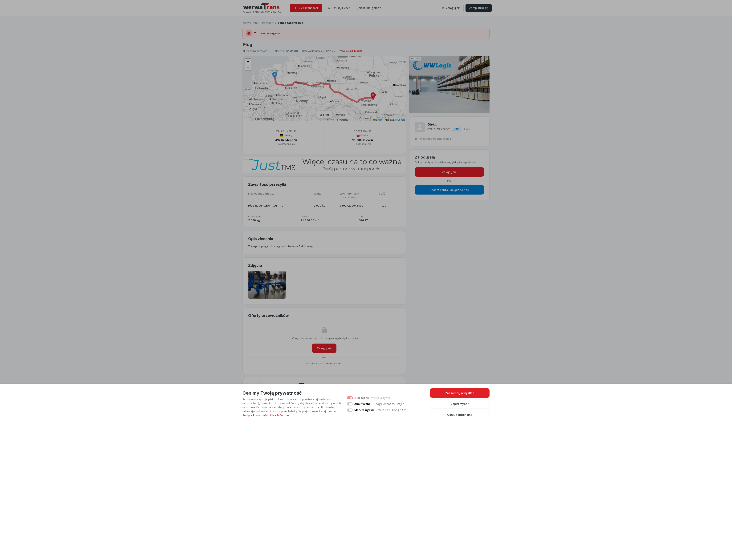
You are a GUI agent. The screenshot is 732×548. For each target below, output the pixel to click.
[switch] (350, 403)
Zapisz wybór (460, 404)
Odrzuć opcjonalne (459, 415)
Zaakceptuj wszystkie (459, 393)
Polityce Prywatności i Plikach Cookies (265, 415)
